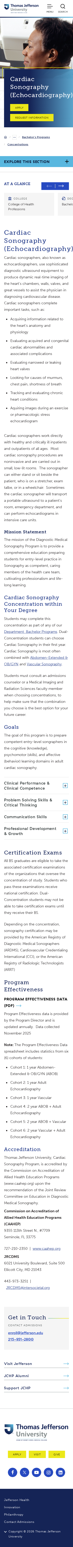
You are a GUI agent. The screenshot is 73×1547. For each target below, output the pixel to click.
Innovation (12, 1507)
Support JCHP (17, 1388)
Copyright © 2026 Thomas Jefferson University (35, 1534)
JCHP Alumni (16, 1376)
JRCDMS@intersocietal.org (28, 1287)
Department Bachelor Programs (30, 631)
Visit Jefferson (18, 1364)
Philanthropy (13, 1514)
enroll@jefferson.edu (25, 1332)
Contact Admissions (19, 1522)
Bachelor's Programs (36, 137)
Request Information (31, 117)
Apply (19, 107)
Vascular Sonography (44, 664)
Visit (37, 1454)
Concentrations (18, 144)
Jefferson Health (16, 1500)
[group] (29, 204)
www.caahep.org (46, 1248)
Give (57, 1454)
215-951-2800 (21, 1339)
